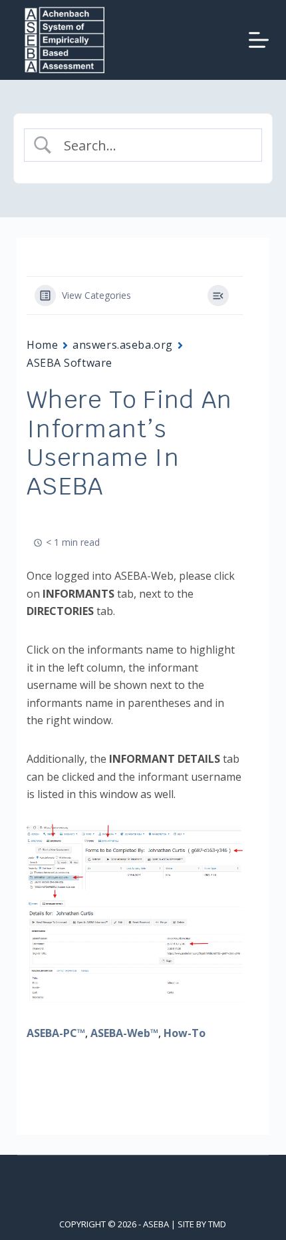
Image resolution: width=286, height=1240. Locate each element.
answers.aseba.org (122, 344)
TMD (217, 1224)
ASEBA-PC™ (56, 1033)
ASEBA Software (69, 362)
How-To (185, 1033)
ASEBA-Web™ (124, 1033)
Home (42, 344)
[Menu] (259, 40)
